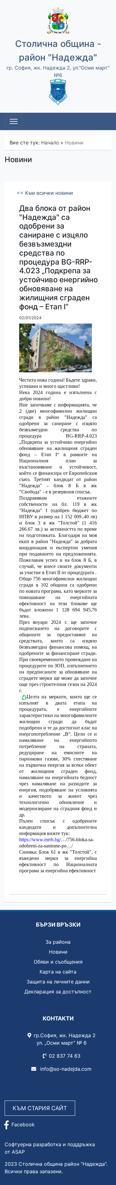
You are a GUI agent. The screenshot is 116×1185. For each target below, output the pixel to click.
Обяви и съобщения (58, 962)
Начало (50, 142)
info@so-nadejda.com (65, 1069)
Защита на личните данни (58, 981)
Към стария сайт (40, 1108)
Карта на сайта (58, 972)
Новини (58, 952)
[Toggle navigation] (13, 121)
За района (58, 942)
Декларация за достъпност (58, 991)
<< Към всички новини (45, 193)
